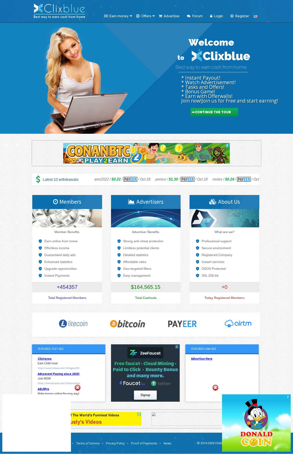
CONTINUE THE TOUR (213, 112)
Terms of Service (89, 443)
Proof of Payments (146, 443)
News (167, 443)
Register (242, 16)
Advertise (171, 16)
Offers (146, 16)
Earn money (119, 16)
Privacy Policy (117, 443)
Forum (197, 16)
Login (218, 16)
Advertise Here (201, 359)
